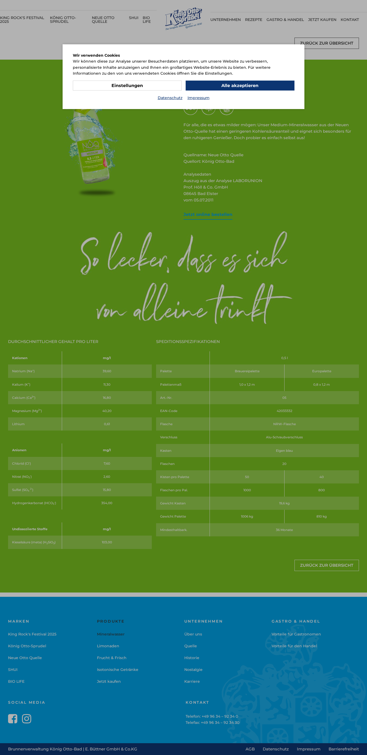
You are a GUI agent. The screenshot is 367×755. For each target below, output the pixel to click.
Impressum (199, 97)
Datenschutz (170, 97)
